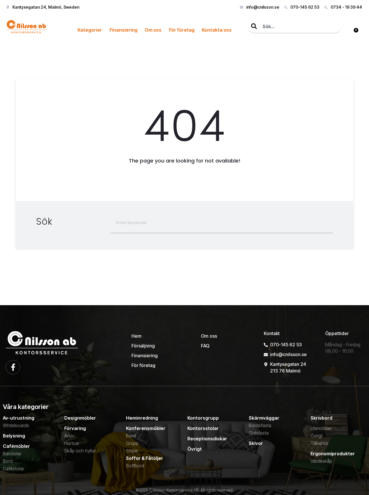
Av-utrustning (18, 418)
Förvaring (75, 428)
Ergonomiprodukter (332, 453)
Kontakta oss (216, 30)
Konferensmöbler (145, 428)
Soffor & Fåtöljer (144, 458)
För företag (182, 30)
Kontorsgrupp (203, 418)
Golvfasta (259, 433)
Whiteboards (16, 425)
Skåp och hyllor (80, 451)
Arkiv (69, 436)
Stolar (132, 451)
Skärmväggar (264, 418)
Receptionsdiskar (207, 439)
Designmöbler (80, 418)
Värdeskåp (321, 461)
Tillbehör (319, 443)
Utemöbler (321, 428)
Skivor (256, 443)
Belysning (14, 436)
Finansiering (124, 30)
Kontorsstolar (203, 428)
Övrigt (194, 449)
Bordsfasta (260, 425)
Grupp (132, 443)
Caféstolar (13, 468)
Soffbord (135, 466)
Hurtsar (71, 443)
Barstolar (12, 453)
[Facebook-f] (13, 367)
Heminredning (142, 418)
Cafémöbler (16, 446)
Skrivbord (321, 418)
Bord (8, 461)
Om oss (153, 30)
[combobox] (294, 26)
